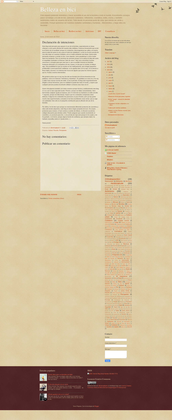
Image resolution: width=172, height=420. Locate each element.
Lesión (106, 267)
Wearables (129, 325)
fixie (110, 254)
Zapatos (116, 327)
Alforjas (120, 193)
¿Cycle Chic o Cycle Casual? (116, 93)
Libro (111, 267)
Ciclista (115, 217)
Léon (129, 265)
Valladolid (129, 319)
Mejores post (120, 274)
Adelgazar (125, 191)
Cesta (116, 215)
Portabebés (127, 292)
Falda (121, 251)
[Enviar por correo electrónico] (70, 128)
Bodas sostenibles (114, 209)
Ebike (110, 242)
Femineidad (107, 253)
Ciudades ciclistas (123, 220)
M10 (123, 269)
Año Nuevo (118, 195)
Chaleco (122, 215)
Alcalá (115, 193)
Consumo (117, 227)
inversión (107, 263)
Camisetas (127, 211)
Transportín (119, 317)
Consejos (129, 226)
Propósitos (107, 298)
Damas (117, 236)
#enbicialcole (117, 183)
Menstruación (108, 276)
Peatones (121, 285)
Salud (120, 305)
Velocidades (127, 321)
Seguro (116, 307)
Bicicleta (121, 204)
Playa (128, 289)
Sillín (129, 307)
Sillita (106, 308)
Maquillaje (121, 271)
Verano (107, 323)
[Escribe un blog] (72, 128)
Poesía (115, 290)
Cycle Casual (128, 235)
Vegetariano (110, 321)
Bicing (117, 207)
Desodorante (122, 238)
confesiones (113, 226)
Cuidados (122, 233)
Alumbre (107, 195)
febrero (110, 88)
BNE (126, 207)
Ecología (116, 242)
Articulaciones (119, 198)
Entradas (110, 136)
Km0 (129, 263)
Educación (109, 244)
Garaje (116, 256)
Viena (123, 323)
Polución (107, 292)
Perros (128, 285)
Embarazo (107, 245)
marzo (110, 86)
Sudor (117, 310)
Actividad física (125, 189)
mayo (110, 80)
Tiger (126, 316)
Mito (115, 278)
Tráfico (108, 317)
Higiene (128, 258)
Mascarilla (107, 272)
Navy (113, 281)
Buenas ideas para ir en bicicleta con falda (60, 374)
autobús (108, 200)
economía (123, 242)
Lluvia (106, 269)
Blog (121, 207)
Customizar (119, 235)
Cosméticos (110, 31)
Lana (118, 265)
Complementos (119, 224)
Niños (120, 282)
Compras (127, 224)
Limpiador (128, 267)
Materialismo (121, 272)
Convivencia (108, 229)
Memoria (128, 274)
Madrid (128, 269)
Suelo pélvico (126, 310)
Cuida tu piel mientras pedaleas (117, 108)
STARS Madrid (111, 153)
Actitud (50, 130)
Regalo (116, 301)
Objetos (115, 283)
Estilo (113, 249)
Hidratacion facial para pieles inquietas (119, 96)
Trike (107, 319)
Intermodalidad (125, 262)
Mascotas (114, 272)
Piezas (122, 287)
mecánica (129, 272)
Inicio (47, 31)
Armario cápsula (110, 198)
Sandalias (127, 305)
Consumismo (110, 227)
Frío (126, 254)
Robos (120, 303)
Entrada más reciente (48, 194)
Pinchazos (129, 287)
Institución (116, 262)
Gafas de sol (110, 256)
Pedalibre (110, 156)
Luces (118, 269)
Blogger (96, 406)
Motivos (106, 280)
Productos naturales (109, 296)
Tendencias (120, 316)
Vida (118, 323)
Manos (114, 271)
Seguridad (108, 307)
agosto (110, 72)
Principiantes (63, 130)
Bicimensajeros (109, 207)
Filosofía (55, 130)
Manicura (107, 271)
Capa (106, 213)
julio (109, 75)
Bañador (109, 202)
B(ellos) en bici (75, 31)
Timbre (130, 316)
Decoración (107, 238)
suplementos (116, 314)
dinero (107, 240)
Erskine (112, 247)
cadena (113, 211)
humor (116, 260)
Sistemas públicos (114, 308)
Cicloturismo (108, 218)
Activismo (89, 31)
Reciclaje (107, 299)
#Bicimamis (129, 181)
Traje (113, 317)
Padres (114, 285)
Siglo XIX (123, 307)
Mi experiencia (121, 276)
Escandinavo (119, 247)
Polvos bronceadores (117, 292)
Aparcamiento (108, 196)
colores (106, 224)
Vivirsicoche (122, 325)
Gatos (121, 256)
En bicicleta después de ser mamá (58, 384)
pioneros (116, 289)
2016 (108, 64)
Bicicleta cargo (116, 206)
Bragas (128, 209)
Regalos (122, 301)
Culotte (128, 233)
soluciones (127, 308)
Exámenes (107, 251)
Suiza (114, 312)
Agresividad (108, 193)
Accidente (116, 187)
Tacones (124, 314)
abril (109, 83)
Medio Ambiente (111, 274)
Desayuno (114, 238)
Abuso (128, 185)
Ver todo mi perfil (110, 127)
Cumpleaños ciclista (109, 235)
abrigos (122, 185)
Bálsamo (130, 200)
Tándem (113, 316)
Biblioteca (107, 204)
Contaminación (126, 227)
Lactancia (113, 265)
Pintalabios (109, 289)
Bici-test (114, 204)
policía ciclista (125, 290)
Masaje (128, 271)
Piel (117, 287)
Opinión (127, 283)
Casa (125, 213)
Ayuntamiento (123, 200)
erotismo (107, 247)
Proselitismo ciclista (116, 298)
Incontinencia (108, 262)
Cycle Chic (110, 237)
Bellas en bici (59, 31)
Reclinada (127, 299)
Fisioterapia (127, 253)
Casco (130, 213)
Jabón (113, 263)
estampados (127, 247)
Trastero (126, 317)
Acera (106, 189)
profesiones (119, 296)
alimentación (127, 193)
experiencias (115, 251)
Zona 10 (123, 326)
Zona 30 (129, 326)
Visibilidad (114, 325)
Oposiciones (108, 285)
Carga (111, 213)
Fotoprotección (117, 255)
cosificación (107, 231)
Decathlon (128, 236)
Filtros (120, 253)
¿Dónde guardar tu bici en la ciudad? (58, 394)
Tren (131, 317)
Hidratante (120, 258)
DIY (99, 31)
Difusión (130, 238)
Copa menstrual (119, 229)
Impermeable (125, 260)
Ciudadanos (109, 220)
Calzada (119, 211)
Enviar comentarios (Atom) (56, 198)
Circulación (119, 218)
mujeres (124, 280)
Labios (107, 265)
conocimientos (121, 226)
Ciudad (127, 218)
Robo (116, 303)
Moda (119, 278)
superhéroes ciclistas (124, 312)
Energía (122, 245)
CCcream (109, 215)
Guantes (112, 258)
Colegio (116, 222)
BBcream (115, 202)
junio (110, 77)
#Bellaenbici (119, 181)
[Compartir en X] (74, 128)
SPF (112, 310)
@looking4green (112, 125)
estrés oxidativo (121, 249)
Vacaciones (122, 319)
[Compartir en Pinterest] (78, 128)
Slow (122, 308)
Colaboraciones (108, 222)
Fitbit (106, 254)
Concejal (107, 226)
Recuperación (108, 301)
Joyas (118, 263)
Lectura (124, 265)
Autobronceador (128, 198)
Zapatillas (109, 326)
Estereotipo (107, 249)
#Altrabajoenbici (112, 179)
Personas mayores (109, 287)
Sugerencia (107, 312)
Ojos (121, 283)
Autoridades (115, 200)
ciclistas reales (125, 217)
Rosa (111, 305)
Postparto (107, 294)
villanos (128, 323)
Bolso (123, 209)
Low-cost (112, 269)
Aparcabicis (126, 195)
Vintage (107, 325)
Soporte (107, 310)
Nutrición (107, 283)
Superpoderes (108, 314)
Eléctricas (126, 244)
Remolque (129, 301)
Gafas (130, 254)
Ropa (125, 303)
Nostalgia (128, 281)
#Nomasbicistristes (109, 185)
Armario (130, 196)
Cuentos (116, 233)
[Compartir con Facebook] (76, 128)
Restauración (110, 303)
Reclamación (117, 299)
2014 (108, 70)
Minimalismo (108, 278)
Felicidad (127, 251)
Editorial (130, 242)
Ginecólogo (127, 256)
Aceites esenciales (125, 187)
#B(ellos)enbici (109, 181)
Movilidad (118, 280)
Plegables (107, 290)
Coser (128, 229)
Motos (112, 280)
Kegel (123, 263)
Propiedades (127, 296)
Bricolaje (107, 211)
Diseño (112, 240)
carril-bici (118, 213)
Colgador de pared (125, 222)
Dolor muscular (124, 240)
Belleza (122, 202)
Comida (112, 224)
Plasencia (123, 289)
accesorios (108, 187)
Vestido (113, 323)
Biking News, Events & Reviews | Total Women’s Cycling (117, 168)
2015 (108, 67)
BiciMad (127, 206)
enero (110, 91)
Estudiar (128, 249)
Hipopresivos (108, 260)
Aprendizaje (123, 196)
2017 (108, 61)
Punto (124, 298)
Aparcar (115, 197)
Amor (112, 195)
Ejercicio (118, 244)
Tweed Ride (113, 319)
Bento (128, 202)
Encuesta (115, 245)
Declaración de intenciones (116, 115)
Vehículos (119, 321)
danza (122, 236)
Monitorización (127, 278)
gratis (106, 258)
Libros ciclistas (119, 267)
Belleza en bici (58, 9)
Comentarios (111, 140)
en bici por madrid (112, 150)
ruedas (115, 305)
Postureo (115, 294)
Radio (129, 298)
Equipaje (128, 245)
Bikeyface (110, 159)
